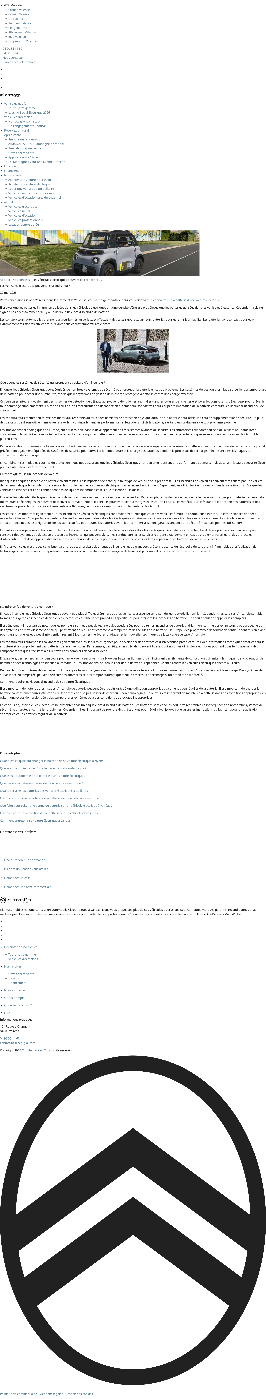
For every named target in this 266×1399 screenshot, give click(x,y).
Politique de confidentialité (18, 1394)
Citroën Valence (19, 10)
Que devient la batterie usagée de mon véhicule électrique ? (41, 783)
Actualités (11, 202)
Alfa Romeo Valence (22, 32)
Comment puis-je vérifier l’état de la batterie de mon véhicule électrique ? (50, 798)
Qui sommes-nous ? (18, 1005)
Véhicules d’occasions (23, 959)
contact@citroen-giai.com (17, 1043)
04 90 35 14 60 (10, 1038)
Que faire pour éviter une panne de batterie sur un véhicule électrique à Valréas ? (56, 806)
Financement (13, 171)
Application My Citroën (24, 157)
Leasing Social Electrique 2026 (29, 112)
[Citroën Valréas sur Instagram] (5, 83)
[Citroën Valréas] (10, 96)
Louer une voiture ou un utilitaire (31, 189)
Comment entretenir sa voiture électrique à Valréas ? (36, 820)
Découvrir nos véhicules (20, 947)
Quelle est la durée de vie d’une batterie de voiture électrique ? (43, 768)
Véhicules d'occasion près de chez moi (34, 197)
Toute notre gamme (22, 108)
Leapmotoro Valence (22, 41)
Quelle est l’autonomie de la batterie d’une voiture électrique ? (43, 776)
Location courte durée (23, 224)
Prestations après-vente (24, 148)
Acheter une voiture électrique (29, 184)
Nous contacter (14, 990)
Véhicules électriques (23, 206)
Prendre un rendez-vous (25, 139)
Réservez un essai (16, 130)
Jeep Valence (17, 37)
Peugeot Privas (18, 28)
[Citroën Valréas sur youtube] (5, 74)
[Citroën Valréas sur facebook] (4, 69)
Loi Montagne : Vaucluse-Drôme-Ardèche (36, 162)
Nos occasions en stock (24, 121)
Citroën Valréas (18, 14)
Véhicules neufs (15, 103)
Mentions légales (51, 1394)
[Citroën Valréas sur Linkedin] (5, 78)
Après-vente (12, 135)
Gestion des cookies (79, 1394)
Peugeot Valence (19, 23)
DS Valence (16, 19)
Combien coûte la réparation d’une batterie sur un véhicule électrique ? (49, 813)
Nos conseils (13, 175)
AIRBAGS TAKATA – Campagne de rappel (36, 144)
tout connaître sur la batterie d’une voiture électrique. (184, 300)
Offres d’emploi (14, 998)
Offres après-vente (21, 153)
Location (10, 166)
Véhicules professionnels (25, 220)
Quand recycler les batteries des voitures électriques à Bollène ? (44, 791)
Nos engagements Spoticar (27, 126)
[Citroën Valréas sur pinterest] (5, 87)
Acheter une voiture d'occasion (29, 180)
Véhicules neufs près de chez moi (31, 193)
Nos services (13, 966)
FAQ (7, 1013)
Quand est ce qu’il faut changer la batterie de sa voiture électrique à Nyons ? (53, 761)
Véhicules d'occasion (18, 117)
